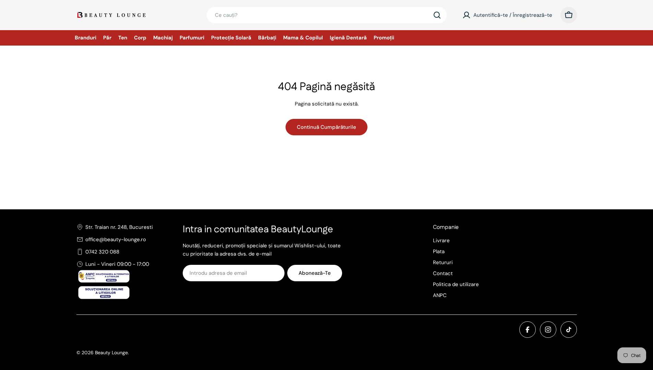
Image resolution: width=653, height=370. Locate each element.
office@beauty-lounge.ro (115, 239)
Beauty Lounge (111, 352)
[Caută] (437, 15)
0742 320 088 (102, 251)
